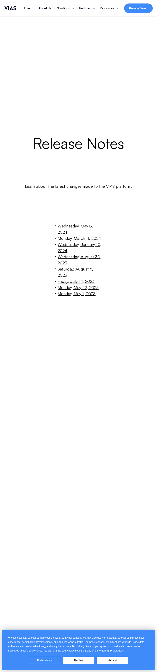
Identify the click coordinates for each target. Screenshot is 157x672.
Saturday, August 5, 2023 (75, 272)
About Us (45, 8)
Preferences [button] (117, 650)
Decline (78, 660)
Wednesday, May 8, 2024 (75, 229)
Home (26, 8)
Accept (112, 660)
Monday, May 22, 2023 (78, 287)
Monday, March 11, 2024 (79, 238)
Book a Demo (138, 8)
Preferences (44, 660)
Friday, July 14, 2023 (76, 281)
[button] (66, 8)
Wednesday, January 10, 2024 (79, 247)
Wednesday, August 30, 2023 (79, 259)
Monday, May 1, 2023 (76, 293)
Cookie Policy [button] (34, 650)
